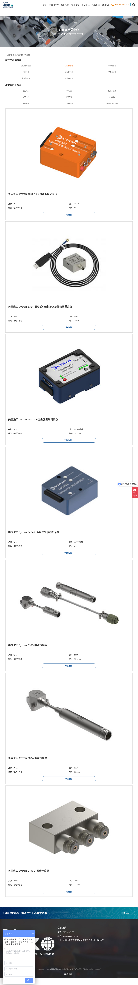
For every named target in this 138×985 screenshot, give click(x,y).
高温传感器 (69, 72)
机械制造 (26, 104)
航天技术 (26, 97)
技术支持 (75, 5)
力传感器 (26, 72)
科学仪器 (69, 91)
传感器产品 (54, 5)
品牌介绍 (96, 5)
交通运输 (112, 97)
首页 (45, 5)
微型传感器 (69, 78)
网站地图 (68, 974)
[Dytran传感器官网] (8, 7)
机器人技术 (112, 91)
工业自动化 (69, 104)
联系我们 (106, 5)
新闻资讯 (86, 5)
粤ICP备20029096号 (93, 969)
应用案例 (65, 5)
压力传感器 (112, 66)
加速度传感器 (26, 66)
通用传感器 (26, 78)
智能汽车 (26, 91)
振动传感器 (25, 55)
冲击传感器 (112, 72)
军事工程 (69, 97)
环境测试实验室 (112, 104)
